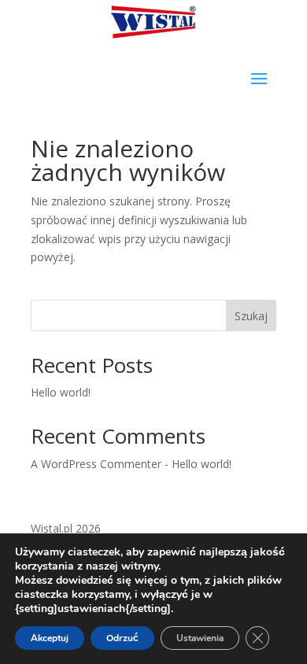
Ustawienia (200, 638)
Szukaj (251, 315)
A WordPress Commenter (96, 463)
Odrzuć (122, 638)
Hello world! (61, 392)
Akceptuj (49, 638)
